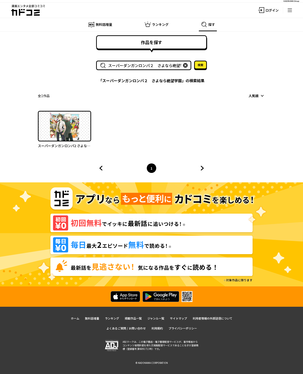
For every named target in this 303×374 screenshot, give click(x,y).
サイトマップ (178, 318)
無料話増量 (92, 318)
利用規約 (157, 328)
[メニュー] (289, 10)
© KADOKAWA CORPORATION (151, 363)
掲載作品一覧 (133, 318)
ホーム (75, 318)
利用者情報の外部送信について (212, 318)
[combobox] (144, 65)
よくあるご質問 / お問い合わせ (126, 328)
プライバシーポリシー (183, 328)
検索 (200, 65)
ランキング (112, 318)
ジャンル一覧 (155, 318)
